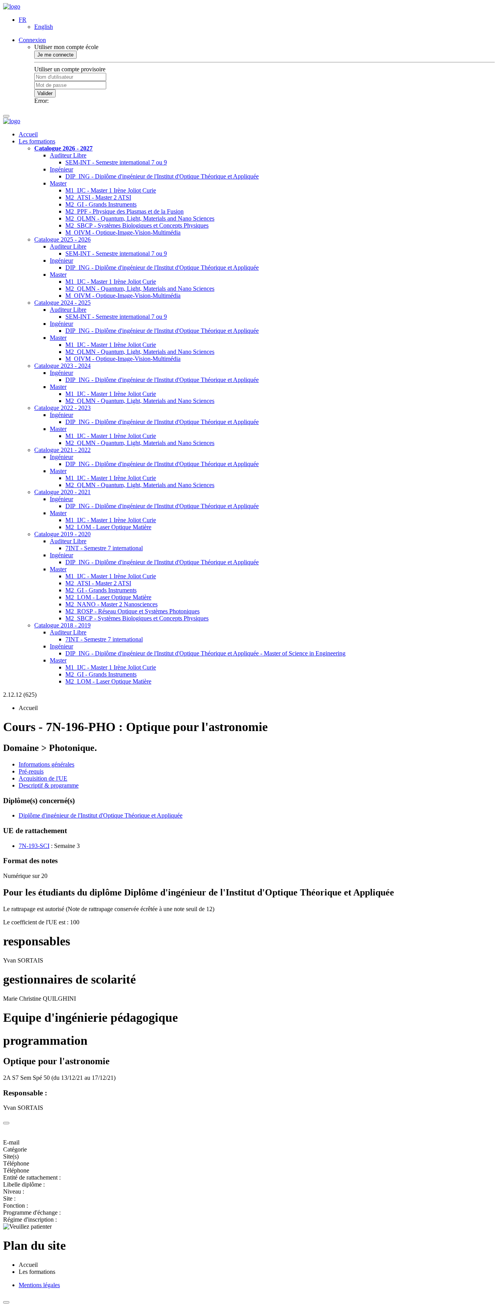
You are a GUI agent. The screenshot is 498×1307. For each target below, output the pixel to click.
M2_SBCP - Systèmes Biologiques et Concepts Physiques (137, 225)
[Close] (6, 1123)
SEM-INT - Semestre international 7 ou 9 (116, 162)
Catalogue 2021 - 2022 (62, 450)
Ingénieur (61, 169)
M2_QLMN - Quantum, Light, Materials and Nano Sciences (139, 218)
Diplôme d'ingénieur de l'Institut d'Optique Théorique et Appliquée (100, 815)
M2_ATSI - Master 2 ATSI (98, 197)
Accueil (28, 134)
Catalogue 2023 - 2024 (62, 365)
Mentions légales (39, 1285)
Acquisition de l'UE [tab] (43, 778)
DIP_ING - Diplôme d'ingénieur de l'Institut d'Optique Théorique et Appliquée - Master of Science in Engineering (205, 653)
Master (58, 183)
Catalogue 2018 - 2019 (62, 625)
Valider (45, 93)
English (43, 26)
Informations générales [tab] (46, 764)
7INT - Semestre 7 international (104, 548)
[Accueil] (11, 6)
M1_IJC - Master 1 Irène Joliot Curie (110, 190)
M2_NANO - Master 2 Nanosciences (111, 604)
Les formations (37, 141)
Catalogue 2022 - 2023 (62, 407)
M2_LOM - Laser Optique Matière (108, 527)
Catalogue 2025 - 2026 (62, 239)
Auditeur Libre (68, 155)
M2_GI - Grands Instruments (101, 204)
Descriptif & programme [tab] (49, 785)
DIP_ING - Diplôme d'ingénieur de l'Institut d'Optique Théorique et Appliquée (162, 176)
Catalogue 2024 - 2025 (62, 302)
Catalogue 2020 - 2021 (62, 492)
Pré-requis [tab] (31, 771)
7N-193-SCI (34, 845)
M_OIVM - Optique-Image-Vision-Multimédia (123, 232)
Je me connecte (55, 55)
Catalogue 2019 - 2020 (62, 534)
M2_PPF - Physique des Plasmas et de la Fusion (124, 211)
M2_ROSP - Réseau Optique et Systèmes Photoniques (132, 611)
